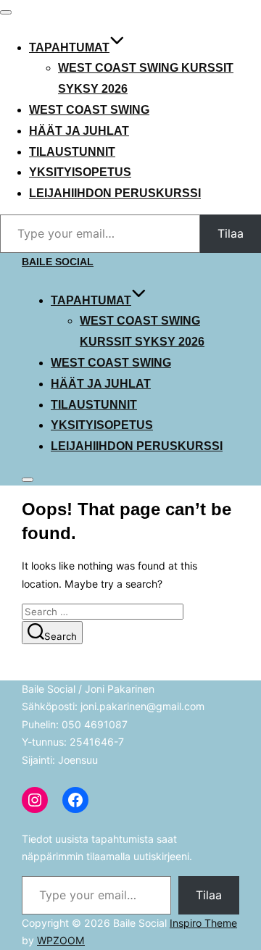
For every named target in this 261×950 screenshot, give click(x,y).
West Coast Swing (89, 110)
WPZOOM (61, 940)
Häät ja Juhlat (79, 131)
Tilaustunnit (72, 152)
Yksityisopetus (80, 172)
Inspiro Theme (203, 923)
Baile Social (58, 261)
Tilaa (231, 233)
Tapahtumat (69, 47)
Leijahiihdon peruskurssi (115, 193)
